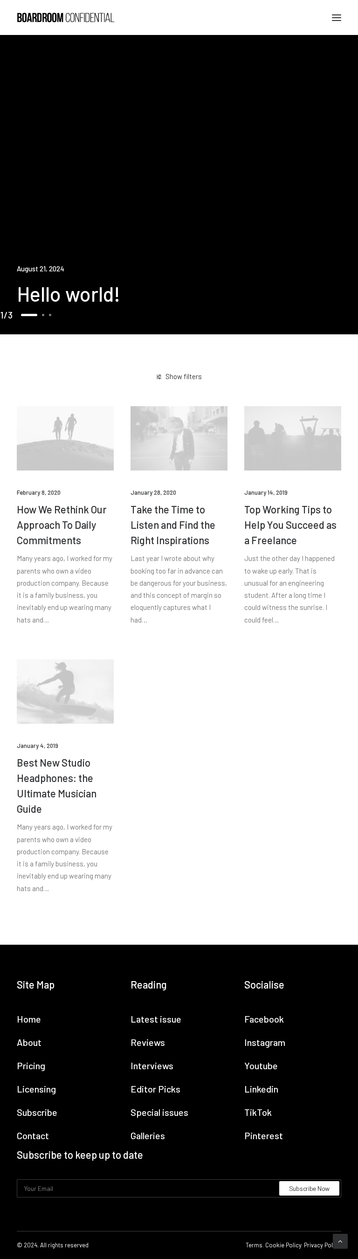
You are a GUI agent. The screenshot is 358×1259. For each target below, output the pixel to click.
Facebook (264, 1018)
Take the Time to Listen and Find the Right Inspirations (173, 524)
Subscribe (37, 1112)
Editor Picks (155, 1088)
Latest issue (156, 1018)
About (29, 1042)
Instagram (264, 1042)
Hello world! (68, 294)
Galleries (148, 1135)
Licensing (36, 1088)
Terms (254, 1245)
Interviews (152, 1065)
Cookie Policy (283, 1245)
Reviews (148, 1042)
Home (29, 1018)
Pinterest (263, 1135)
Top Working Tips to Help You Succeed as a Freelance (290, 524)
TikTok (258, 1112)
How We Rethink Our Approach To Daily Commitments (62, 524)
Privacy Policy (322, 1245)
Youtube (261, 1065)
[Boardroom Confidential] (66, 17)
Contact (33, 1135)
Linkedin (261, 1088)
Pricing (31, 1065)
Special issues (159, 1112)
